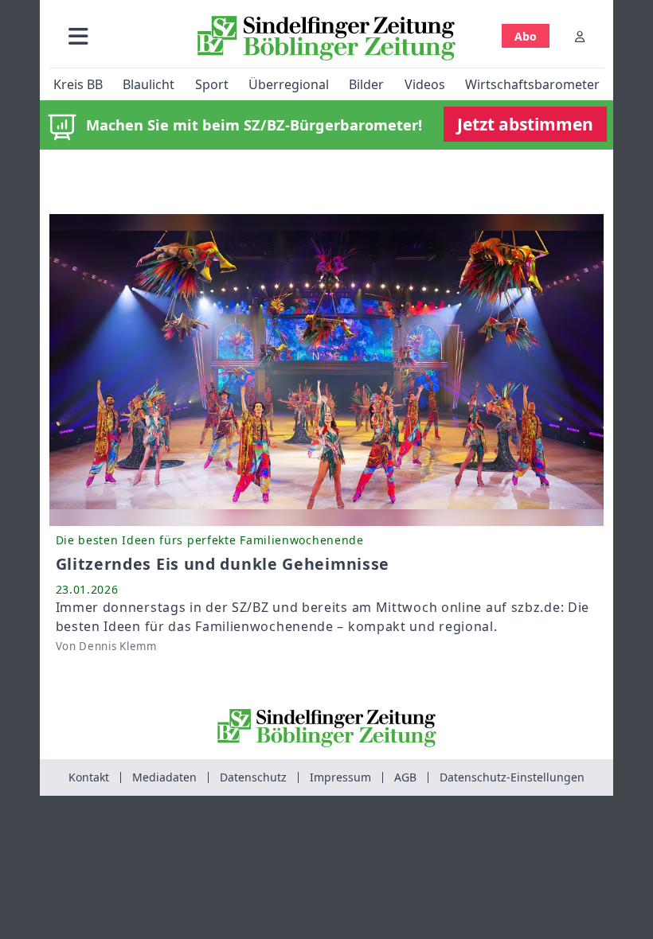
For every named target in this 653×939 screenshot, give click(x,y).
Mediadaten (164, 777)
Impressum (340, 777)
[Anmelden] (580, 36)
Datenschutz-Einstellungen (512, 777)
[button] (78, 36)
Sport (212, 84)
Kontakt (88, 777)
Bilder (366, 84)
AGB (405, 777)
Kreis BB (78, 84)
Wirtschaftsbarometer (532, 84)
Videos (425, 84)
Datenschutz (253, 777)
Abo (525, 36)
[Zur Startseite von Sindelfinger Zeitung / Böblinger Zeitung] (326, 38)
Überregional (288, 84)
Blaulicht (148, 84)
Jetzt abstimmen (525, 124)
